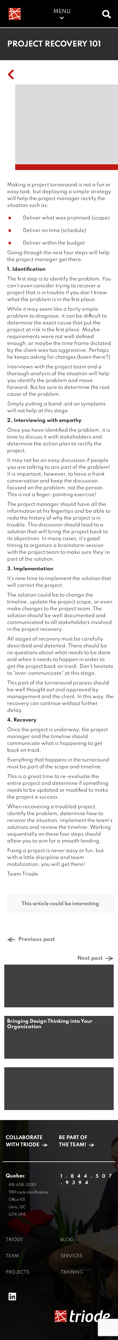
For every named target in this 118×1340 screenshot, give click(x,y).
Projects (18, 1272)
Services (71, 1256)
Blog (66, 1240)
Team (12, 1256)
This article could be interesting (60, 903)
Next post (90, 958)
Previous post (36, 939)
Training (71, 1272)
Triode (14, 1240)
